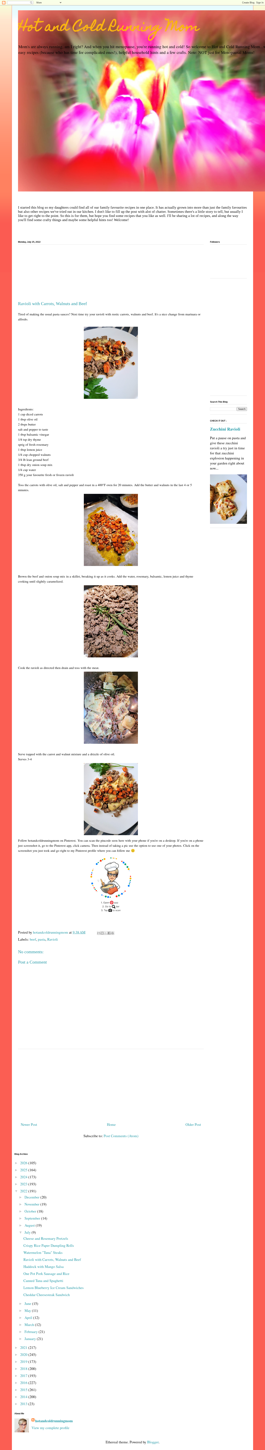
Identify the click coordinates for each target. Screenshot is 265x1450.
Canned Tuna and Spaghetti (43, 1280)
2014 (24, 1396)
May (28, 1310)
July (28, 1232)
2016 (24, 1382)
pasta (41, 939)
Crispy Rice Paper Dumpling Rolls (48, 1245)
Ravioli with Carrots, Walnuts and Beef (52, 1259)
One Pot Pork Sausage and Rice (46, 1273)
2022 (24, 1191)
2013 (24, 1403)
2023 (24, 1184)
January (31, 1338)
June (28, 1303)
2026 (24, 1162)
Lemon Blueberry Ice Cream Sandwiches (53, 1287)
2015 (24, 1389)
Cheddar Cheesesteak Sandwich (46, 1294)
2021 (24, 1347)
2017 (24, 1375)
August (30, 1225)
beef (33, 939)
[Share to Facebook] (109, 933)
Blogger (153, 1442)
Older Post (193, 1124)
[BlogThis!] (102, 933)
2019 (24, 1361)
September (33, 1218)
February (32, 1331)
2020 (24, 1354)
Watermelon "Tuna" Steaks (43, 1252)
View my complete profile (50, 1427)
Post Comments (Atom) (121, 1135)
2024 (24, 1176)
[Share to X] (105, 933)
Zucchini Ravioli (225, 429)
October (31, 1211)
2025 (24, 1169)
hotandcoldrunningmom (54, 1420)
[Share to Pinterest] (112, 933)
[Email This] (99, 933)
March (30, 1324)
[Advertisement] (111, 274)
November (32, 1204)
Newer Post (29, 1124)
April (29, 1317)
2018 (24, 1368)
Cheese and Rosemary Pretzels (45, 1238)
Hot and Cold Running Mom (108, 27)
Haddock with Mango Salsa (43, 1266)
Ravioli (52, 939)
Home (111, 1124)
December (32, 1197)
